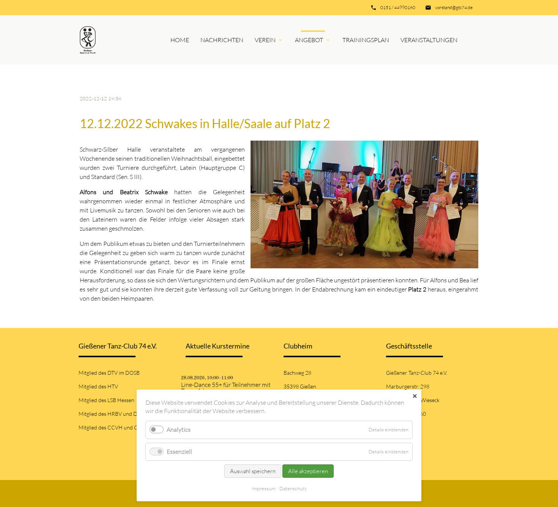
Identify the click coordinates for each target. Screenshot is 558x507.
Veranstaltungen (428, 40)
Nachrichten (221, 40)
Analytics (179, 429)
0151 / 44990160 (397, 7)
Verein (265, 40)
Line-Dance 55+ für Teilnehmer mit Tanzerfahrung (226, 388)
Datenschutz (293, 488)
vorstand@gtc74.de (454, 7)
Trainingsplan (365, 40)
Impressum (263, 488)
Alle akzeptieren (308, 471)
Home (179, 40)
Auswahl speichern (253, 471)
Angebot (309, 40)
